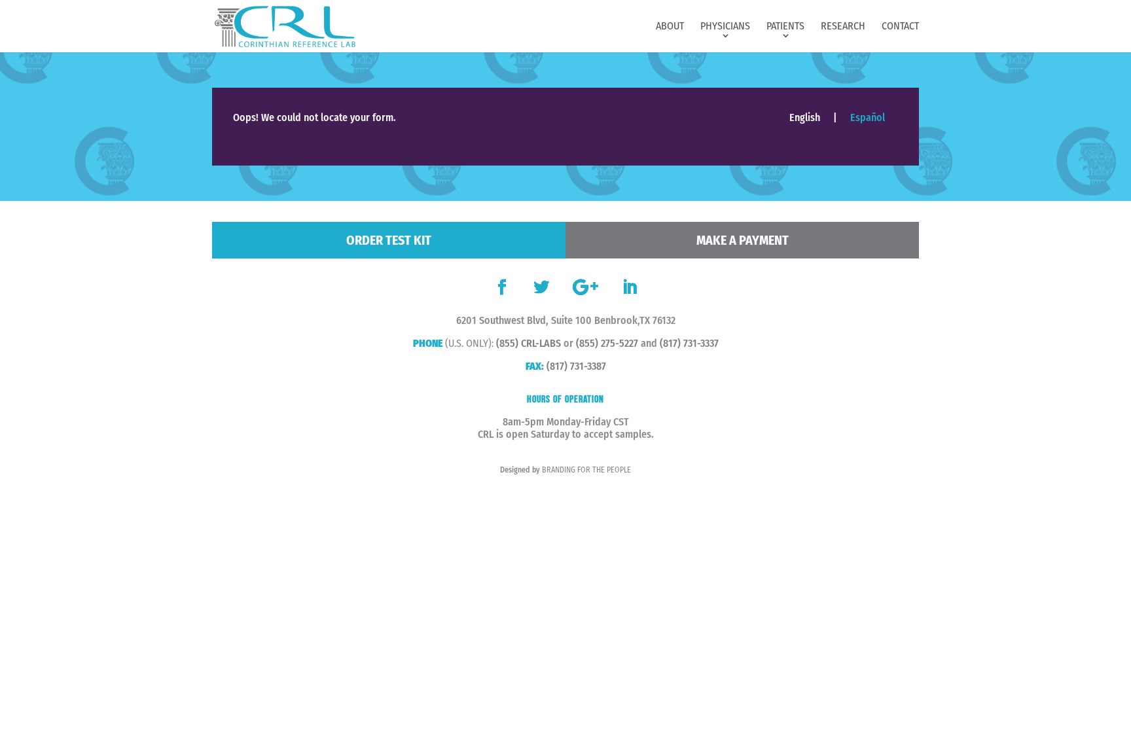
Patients (785, 27)
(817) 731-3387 (576, 366)
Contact (900, 27)
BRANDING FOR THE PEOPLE (586, 469)
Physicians (725, 27)
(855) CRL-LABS (528, 343)
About (670, 27)
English (804, 117)
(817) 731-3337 (689, 343)
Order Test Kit (388, 240)
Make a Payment (742, 240)
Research (843, 27)
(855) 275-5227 (607, 343)
